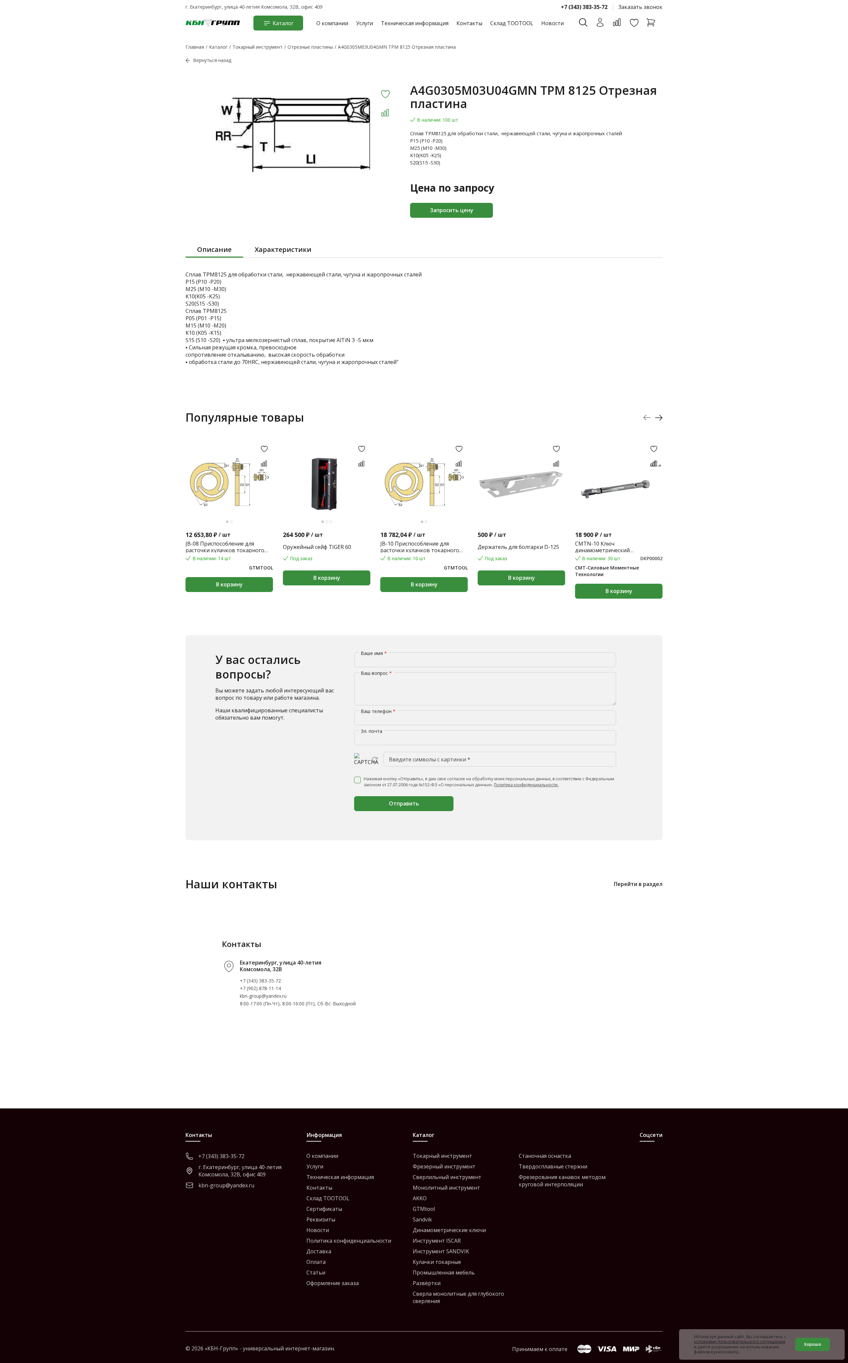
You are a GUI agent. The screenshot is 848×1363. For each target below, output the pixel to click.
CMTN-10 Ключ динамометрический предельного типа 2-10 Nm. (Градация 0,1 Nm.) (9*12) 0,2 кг (615, 547)
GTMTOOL (261, 567)
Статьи (315, 1272)
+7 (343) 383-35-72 (584, 7)
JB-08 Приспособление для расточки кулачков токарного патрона (225, 547)
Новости (552, 23)
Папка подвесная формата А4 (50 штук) (715, 547)
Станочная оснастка (545, 1155)
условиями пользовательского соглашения (739, 1341)
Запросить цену (451, 210)
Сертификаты (324, 1209)
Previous (647, 417)
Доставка (318, 1251)
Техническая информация (415, 23)
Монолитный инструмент (446, 1187)
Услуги (364, 23)
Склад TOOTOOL (511, 23)
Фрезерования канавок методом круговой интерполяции (562, 1180)
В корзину (229, 584)
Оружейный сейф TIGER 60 (317, 547)
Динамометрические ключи (449, 1230)
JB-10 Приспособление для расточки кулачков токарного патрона (419, 547)
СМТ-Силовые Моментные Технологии (607, 570)
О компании (332, 23)
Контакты (469, 23)
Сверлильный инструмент (447, 1177)
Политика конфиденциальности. (526, 785)
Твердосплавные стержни (553, 1166)
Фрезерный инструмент (444, 1166)
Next (658, 417)
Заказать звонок (640, 7)
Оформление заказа (332, 1283)
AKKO (420, 1198)
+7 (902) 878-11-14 (260, 988)
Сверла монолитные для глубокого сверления (458, 1297)
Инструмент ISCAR (437, 1240)
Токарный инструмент (442, 1155)
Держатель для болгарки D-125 (518, 547)
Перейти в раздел (638, 884)
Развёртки (427, 1283)
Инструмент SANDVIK (441, 1251)
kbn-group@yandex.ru (263, 996)
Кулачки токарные (437, 1262)
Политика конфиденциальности (348, 1240)
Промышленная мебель (444, 1272)
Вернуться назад (212, 60)
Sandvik (422, 1219)
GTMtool (424, 1209)
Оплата (316, 1262)
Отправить (404, 803)
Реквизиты (320, 1219)
